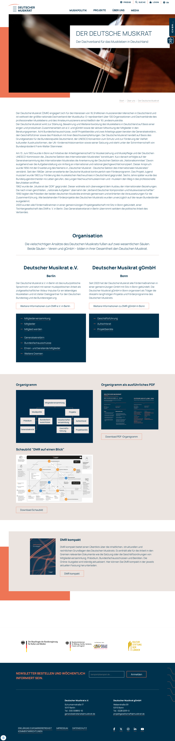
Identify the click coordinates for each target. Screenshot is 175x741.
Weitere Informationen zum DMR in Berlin (45, 306)
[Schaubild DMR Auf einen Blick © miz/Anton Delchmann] (54, 479)
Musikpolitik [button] (78, 10)
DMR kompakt (72, 573)
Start (121, 100)
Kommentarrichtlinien (30, 731)
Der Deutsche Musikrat (148, 100)
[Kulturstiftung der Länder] (135, 646)
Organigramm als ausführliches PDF (128, 384)
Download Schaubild (31, 510)
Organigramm (26, 384)
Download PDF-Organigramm (121, 436)
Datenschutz (79, 728)
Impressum (62, 728)
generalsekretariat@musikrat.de (80, 713)
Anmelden (136, 674)
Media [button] (135, 10)
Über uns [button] (118, 10)
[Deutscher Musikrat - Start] (18, 8)
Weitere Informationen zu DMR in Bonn (119, 306)
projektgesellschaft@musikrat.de (129, 713)
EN (167, 2)
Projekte (99, 10)
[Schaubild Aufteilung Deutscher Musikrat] (54, 416)
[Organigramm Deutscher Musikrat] (129, 409)
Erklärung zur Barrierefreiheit (35, 728)
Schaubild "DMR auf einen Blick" (40, 449)
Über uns (131, 100)
